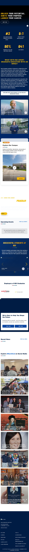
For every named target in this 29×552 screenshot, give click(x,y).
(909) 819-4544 (4, 527)
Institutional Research (20, 537)
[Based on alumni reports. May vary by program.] (24, 38)
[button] (26, 264)
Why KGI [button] (5, 22)
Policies (2, 539)
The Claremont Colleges (20, 543)
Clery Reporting (4, 544)
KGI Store (3, 532)
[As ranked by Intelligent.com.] (9, 40)
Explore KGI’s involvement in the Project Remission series (14, 93)
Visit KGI (8, 326)
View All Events (23, 221)
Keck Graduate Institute (6, 522)
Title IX (16, 532)
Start (3, 213)
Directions (3, 537)
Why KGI (21, 326)
